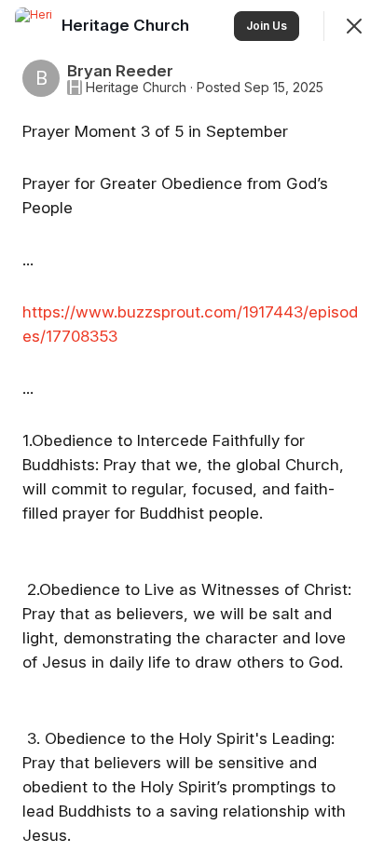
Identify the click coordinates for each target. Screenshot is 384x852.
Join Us (266, 26)
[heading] (127, 25)
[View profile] (33, 26)
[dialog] (192, 426)
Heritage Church (136, 87)
